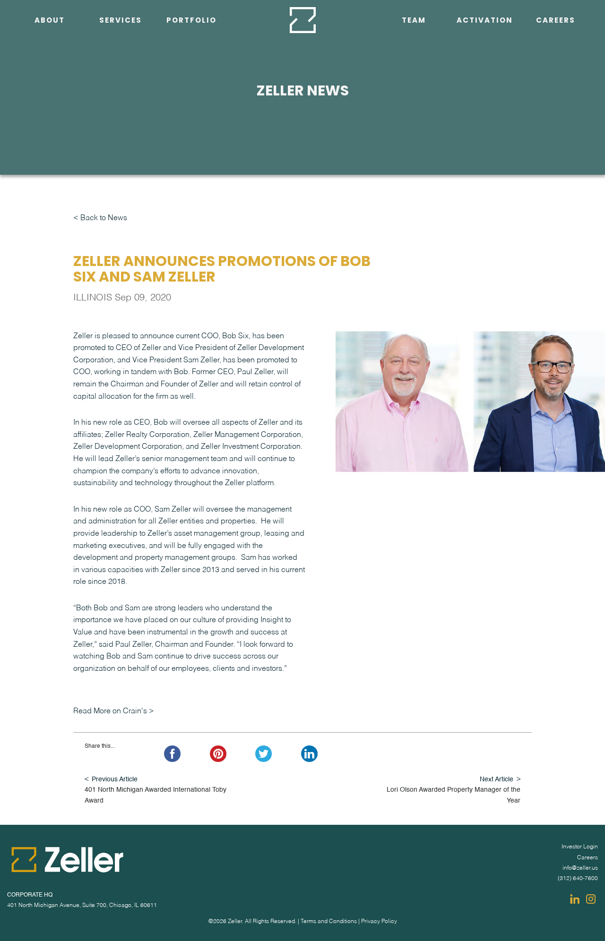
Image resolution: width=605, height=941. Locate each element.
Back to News (103, 218)
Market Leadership (116, 162)
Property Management (120, 137)
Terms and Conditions (329, 921)
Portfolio (191, 20)
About (50, 20)
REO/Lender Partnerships (120, 65)
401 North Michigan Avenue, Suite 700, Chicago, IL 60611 (82, 905)
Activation (485, 20)
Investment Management (120, 41)
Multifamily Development (121, 89)
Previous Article (115, 779)
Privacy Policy (379, 921)
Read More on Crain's (110, 711)
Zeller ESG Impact (42, 41)
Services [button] (120, 20)
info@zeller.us (580, 868)
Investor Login (580, 847)
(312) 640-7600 (578, 878)
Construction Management (121, 113)
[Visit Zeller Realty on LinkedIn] (574, 899)
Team (414, 20)
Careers (555, 20)
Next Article (496, 779)
